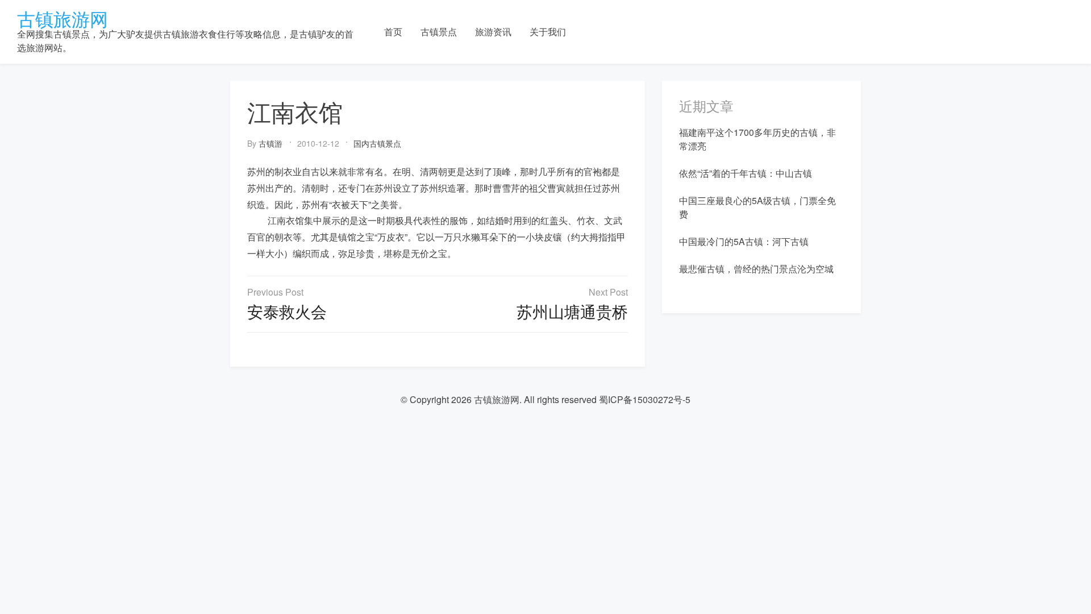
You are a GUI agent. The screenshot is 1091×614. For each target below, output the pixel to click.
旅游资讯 (493, 31)
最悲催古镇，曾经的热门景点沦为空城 (756, 268)
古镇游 (270, 143)
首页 (393, 31)
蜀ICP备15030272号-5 (644, 399)
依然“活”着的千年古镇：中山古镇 (745, 173)
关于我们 (548, 31)
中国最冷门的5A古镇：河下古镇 (744, 241)
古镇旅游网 (62, 18)
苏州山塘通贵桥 (572, 311)
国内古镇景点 (377, 143)
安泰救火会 (287, 311)
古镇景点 (438, 31)
